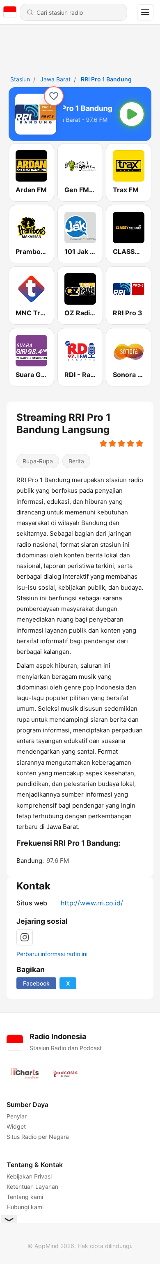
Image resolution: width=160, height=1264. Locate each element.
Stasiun (20, 79)
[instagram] (24, 937)
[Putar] (132, 114)
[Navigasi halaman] (145, 12)
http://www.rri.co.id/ (92, 903)
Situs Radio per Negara (38, 1136)
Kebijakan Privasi (29, 1176)
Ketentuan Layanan (32, 1186)
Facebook (36, 983)
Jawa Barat (55, 79)
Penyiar (17, 1116)
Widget (16, 1126)
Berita (76, 461)
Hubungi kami (25, 1206)
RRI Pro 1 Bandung (106, 79)
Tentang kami (25, 1196)
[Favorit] (54, 96)
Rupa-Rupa (38, 461)
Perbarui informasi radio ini (51, 953)
